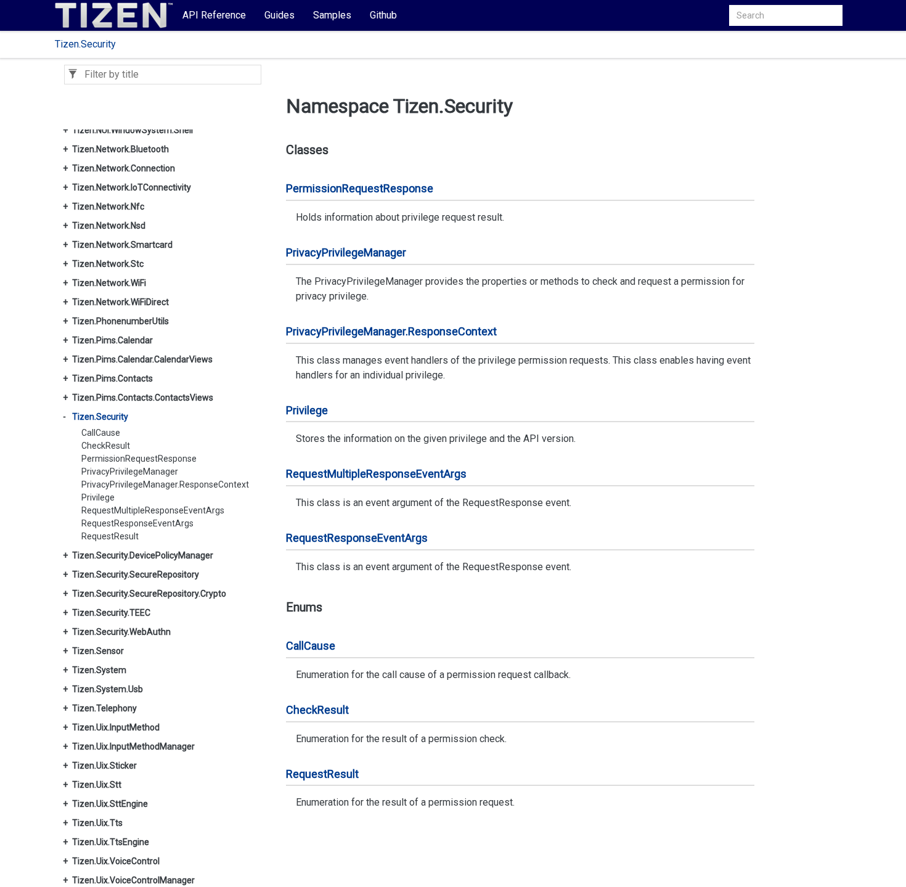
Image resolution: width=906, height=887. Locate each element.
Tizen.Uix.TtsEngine (110, 842)
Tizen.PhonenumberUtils (120, 321)
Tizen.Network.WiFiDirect (120, 302)
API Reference (214, 15)
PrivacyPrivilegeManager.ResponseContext (165, 484)
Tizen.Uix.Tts (97, 823)
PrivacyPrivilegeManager (129, 471)
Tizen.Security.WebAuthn (121, 632)
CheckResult (105, 446)
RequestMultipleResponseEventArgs (152, 510)
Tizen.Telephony (104, 708)
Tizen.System (99, 670)
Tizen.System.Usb (107, 689)
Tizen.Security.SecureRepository (135, 574)
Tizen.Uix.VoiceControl (116, 861)
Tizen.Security (85, 44)
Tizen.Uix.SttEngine (110, 804)
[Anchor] (278, 150)
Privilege (98, 497)
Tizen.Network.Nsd (108, 226)
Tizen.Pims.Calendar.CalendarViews (142, 359)
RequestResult (110, 536)
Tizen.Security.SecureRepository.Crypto (149, 594)
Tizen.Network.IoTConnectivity (131, 187)
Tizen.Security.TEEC (111, 613)
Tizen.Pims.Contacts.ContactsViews (142, 398)
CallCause (100, 433)
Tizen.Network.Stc (108, 264)
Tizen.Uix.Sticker (104, 766)
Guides (279, 15)
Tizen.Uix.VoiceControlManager (133, 880)
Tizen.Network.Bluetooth (120, 149)
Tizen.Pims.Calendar (112, 340)
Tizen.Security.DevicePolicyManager (142, 555)
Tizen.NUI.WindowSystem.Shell (132, 130)
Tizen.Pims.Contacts (112, 378)
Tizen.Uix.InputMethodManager (133, 746)
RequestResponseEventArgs (137, 523)
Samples (332, 15)
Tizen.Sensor (98, 651)
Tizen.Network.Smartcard (122, 245)
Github (383, 15)
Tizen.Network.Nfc (108, 206)
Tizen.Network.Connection (123, 168)
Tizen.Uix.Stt (96, 785)
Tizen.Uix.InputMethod (116, 727)
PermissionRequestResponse (139, 459)
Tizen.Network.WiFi (109, 283)
